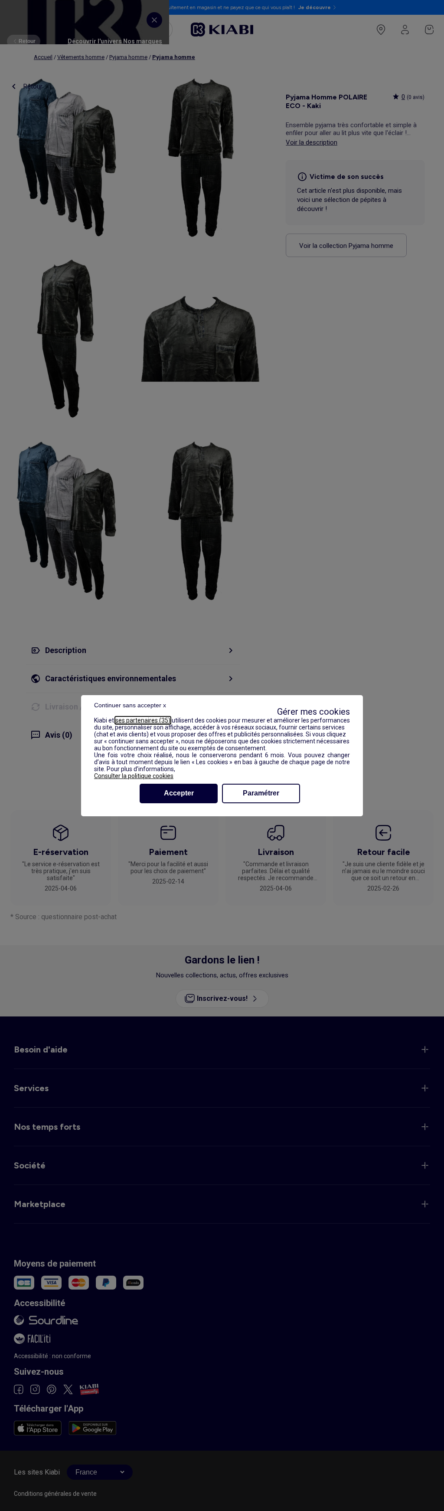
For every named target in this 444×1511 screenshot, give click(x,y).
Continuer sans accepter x (130, 705)
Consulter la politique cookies (133, 775)
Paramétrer (261, 793)
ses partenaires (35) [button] (142, 720)
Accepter (179, 793)
